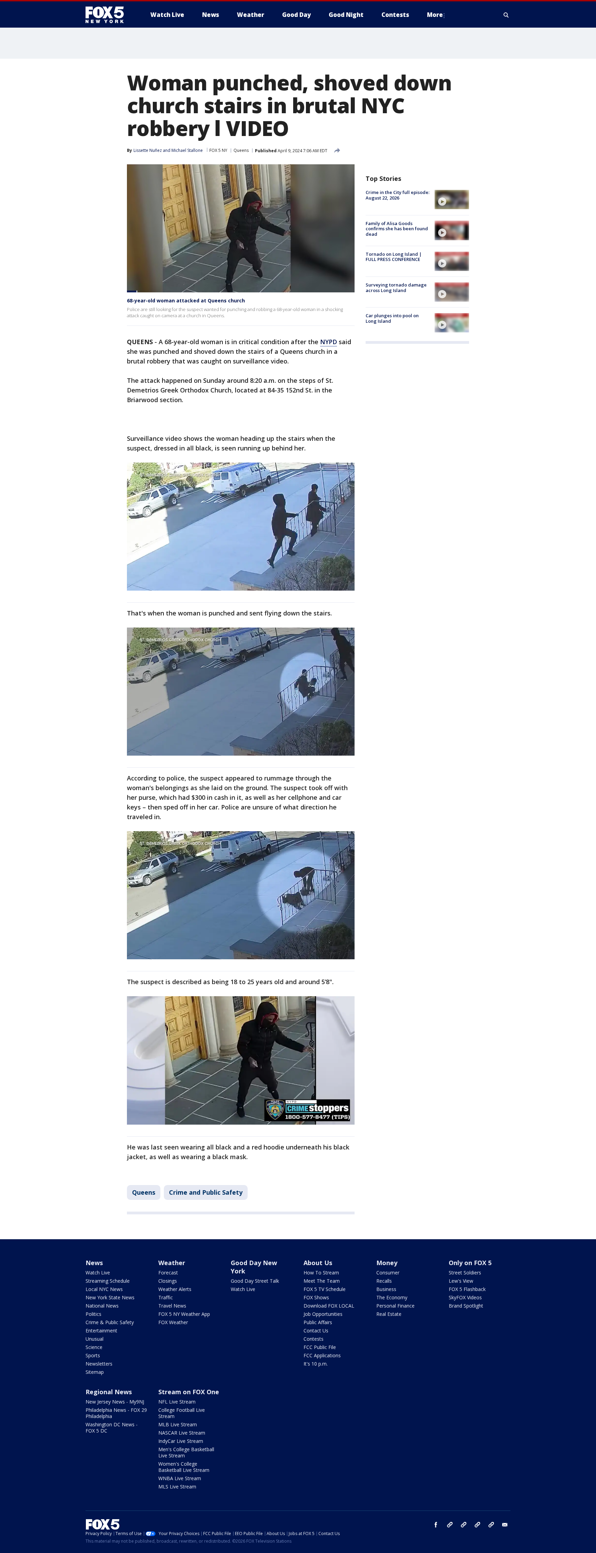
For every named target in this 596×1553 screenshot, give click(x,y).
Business (386, 1289)
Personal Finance (395, 1305)
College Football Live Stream (181, 1413)
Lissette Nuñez (147, 150)
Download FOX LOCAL (329, 1305)
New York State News (110, 1297)
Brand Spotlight (466, 1305)
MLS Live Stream (177, 1486)
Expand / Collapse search (506, 15)
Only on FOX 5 (470, 1263)
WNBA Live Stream (179, 1478)
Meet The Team (322, 1281)
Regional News (109, 1392)
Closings (167, 1281)
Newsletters (99, 1363)
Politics (93, 1314)
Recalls (384, 1281)
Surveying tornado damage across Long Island (396, 287)
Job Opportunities (323, 1314)
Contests (314, 1339)
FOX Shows (316, 1297)
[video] (452, 199)
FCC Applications (322, 1355)
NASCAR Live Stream (181, 1432)
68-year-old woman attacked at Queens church (186, 300)
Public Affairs (318, 1322)
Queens (241, 150)
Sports (93, 1355)
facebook (435, 1524)
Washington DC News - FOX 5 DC (112, 1427)
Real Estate (388, 1314)
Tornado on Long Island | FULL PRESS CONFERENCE (394, 257)
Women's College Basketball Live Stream (183, 1466)
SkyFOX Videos (465, 1297)
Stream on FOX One (188, 1392)
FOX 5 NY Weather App (184, 1314)
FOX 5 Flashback (467, 1289)
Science (94, 1347)
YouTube (477, 1524)
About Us (318, 1263)
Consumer (387, 1272)
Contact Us (316, 1330)
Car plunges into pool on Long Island (392, 318)
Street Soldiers (465, 1272)
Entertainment (101, 1330)
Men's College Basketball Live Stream (186, 1452)
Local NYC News (104, 1289)
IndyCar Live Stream (180, 1441)
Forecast (168, 1272)
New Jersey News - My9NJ (115, 1401)
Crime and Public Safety (205, 1192)
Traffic (165, 1297)
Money (386, 1263)
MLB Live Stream (177, 1424)
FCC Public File (320, 1347)
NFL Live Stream (177, 1401)
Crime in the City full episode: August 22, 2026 (397, 195)
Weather (171, 1263)
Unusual (94, 1339)
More (435, 15)
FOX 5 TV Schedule (325, 1289)
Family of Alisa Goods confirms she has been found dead (397, 228)
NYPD (328, 342)
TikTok (463, 1524)
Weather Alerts (174, 1289)
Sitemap (95, 1372)
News (94, 1263)
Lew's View (461, 1281)
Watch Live (98, 1272)
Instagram (449, 1524)
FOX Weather (173, 1322)
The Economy (391, 1297)
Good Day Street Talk (255, 1281)
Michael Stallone (187, 150)
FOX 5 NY (218, 150)
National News (102, 1305)
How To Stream (321, 1272)
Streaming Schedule (108, 1281)
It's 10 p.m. (316, 1363)
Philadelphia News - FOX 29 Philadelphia (116, 1413)
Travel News (172, 1305)
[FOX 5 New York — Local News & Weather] (108, 15)
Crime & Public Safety (110, 1322)
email (504, 1524)
